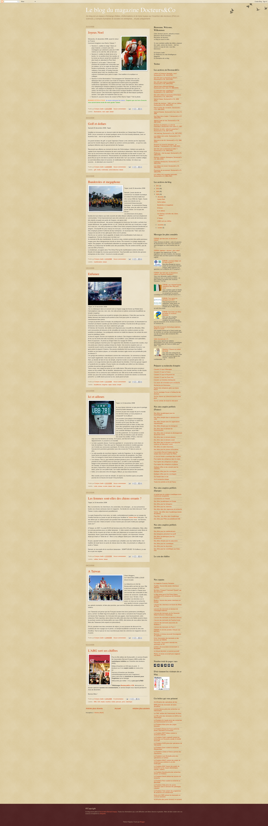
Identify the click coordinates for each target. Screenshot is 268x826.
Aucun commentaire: (120, 109)
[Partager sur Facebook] (139, 109)
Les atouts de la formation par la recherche (167, 382)
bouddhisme (97, 384)
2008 (157, 194)
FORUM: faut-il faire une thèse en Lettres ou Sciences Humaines (171, 313)
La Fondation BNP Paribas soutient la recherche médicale (165, 734)
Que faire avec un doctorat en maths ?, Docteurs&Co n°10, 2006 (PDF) (166, 149)
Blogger (142, 822)
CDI (99, 702)
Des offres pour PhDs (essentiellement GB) (167, 519)
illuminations (97, 111)
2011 (157, 186)
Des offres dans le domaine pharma (164, 437)
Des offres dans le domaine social (164, 440)
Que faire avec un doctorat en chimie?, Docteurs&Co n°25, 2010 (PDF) (165, 78)
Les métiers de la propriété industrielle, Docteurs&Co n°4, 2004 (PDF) (165, 175)
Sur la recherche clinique (161, 479)
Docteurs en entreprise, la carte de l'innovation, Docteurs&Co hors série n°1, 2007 (168, 125)
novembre (161, 225)
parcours (118, 702)
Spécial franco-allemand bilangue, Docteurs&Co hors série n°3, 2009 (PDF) (166, 87)
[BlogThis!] (135, 109)
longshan (105, 384)
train (114, 486)
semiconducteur (113, 170)
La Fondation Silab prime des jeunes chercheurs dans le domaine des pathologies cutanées (167, 786)
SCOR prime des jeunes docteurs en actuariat (168, 799)
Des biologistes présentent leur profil (165, 534)
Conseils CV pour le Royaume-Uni (164, 374)
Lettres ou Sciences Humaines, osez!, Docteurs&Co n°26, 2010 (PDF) (165, 74)
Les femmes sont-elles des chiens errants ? (114, 498)
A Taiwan (94, 571)
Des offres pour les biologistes (163, 504)
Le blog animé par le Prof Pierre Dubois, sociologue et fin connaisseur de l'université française (167, 596)
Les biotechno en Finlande (162, 498)
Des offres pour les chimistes (163, 506)
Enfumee (93, 274)
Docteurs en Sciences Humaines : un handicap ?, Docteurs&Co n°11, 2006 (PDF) (167, 145)
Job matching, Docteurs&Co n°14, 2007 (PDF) (168, 133)
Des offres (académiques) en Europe (165, 501)
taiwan (112, 111)
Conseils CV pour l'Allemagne (163, 369)
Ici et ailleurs (96, 396)
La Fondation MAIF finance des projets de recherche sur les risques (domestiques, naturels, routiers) (166, 768)
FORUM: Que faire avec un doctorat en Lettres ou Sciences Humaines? (166, 273)
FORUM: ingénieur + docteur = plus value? (167, 250)
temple (119, 384)
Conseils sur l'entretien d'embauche (164, 380)
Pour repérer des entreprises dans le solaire (167, 459)
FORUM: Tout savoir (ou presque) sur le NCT (169, 299)
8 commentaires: (119, 699)
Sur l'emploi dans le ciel (161, 476)
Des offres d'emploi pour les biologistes (166, 426)
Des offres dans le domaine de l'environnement (163, 429)
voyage (118, 486)
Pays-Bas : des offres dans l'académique (166, 516)
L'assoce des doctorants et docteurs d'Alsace (167, 617)
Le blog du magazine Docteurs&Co (130, 9)
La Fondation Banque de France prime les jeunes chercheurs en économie (166, 729)
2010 (157, 188)
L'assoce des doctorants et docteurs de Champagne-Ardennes (166, 609)
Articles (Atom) (99, 712)
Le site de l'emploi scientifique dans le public (167, 456)
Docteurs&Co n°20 (127, 685)
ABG (95, 702)
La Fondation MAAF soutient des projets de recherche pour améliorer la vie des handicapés (167, 762)
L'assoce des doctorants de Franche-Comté (167, 620)
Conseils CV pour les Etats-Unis (163, 377)
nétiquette (103, 813)
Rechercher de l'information (162, 385)
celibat (96, 559)
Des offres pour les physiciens (163, 546)
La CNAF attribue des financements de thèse (167, 713)
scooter (105, 486)
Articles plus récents (94, 708)
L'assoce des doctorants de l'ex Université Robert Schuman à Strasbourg (166, 614)
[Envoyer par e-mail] (133, 109)
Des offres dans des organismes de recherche (168, 509)
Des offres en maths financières (163, 447)
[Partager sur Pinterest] (141, 109)
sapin (107, 111)
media (99, 170)
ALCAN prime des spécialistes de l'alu (165, 702)
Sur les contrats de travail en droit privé (166, 401)
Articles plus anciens (141, 708)
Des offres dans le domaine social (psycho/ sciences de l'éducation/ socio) (167, 443)
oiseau (100, 486)
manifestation (98, 262)
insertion (108, 702)
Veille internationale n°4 (161, 339)
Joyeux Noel (96, 32)
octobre (160, 227)
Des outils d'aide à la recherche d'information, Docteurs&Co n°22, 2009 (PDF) (167, 95)
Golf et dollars (97, 123)
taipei (110, 384)
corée (95, 486)
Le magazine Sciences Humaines (164, 583)
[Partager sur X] (137, 109)
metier (113, 702)
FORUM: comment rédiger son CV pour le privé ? (171, 261)
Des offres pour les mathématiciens (164, 531)
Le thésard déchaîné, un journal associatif (166, 651)
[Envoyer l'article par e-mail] (129, 109)
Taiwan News (132, 517)
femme (101, 559)
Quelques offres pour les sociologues (165, 471)
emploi (103, 702)
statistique (129, 702)
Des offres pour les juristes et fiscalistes (166, 449)
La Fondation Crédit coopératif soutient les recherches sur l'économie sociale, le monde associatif (167, 739)
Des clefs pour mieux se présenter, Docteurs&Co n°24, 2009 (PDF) (164, 82)
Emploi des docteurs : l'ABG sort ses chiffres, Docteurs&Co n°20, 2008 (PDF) (168, 104)
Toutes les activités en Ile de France (165, 482)
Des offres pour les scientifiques (163, 543)
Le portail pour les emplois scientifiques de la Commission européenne (167, 495)
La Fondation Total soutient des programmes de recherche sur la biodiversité (167, 791)
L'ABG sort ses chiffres (103, 650)
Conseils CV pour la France (162, 372)
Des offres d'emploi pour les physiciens (166, 541)
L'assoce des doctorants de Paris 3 (164, 627)
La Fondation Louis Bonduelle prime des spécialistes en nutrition (166, 756)
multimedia (104, 170)
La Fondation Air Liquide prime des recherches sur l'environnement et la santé (168, 721)
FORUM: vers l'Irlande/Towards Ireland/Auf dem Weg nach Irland (171, 286)
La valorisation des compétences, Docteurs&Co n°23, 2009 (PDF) (164, 91)
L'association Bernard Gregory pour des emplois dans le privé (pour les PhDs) (166, 452)
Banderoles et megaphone (104, 182)
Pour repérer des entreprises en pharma (166, 464)
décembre (161, 197)
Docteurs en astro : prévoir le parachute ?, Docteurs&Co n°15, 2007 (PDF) (166, 129)
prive (123, 702)
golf (95, 170)
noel (103, 111)
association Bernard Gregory (108, 812)
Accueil (118, 708)
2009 (157, 191)
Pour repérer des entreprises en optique (166, 462)
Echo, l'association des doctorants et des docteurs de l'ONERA (166, 639)
